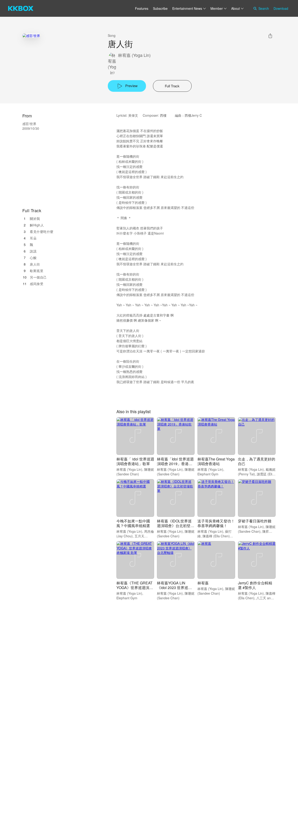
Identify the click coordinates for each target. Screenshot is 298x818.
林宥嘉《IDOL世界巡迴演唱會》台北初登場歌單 (175, 525)
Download (281, 8)
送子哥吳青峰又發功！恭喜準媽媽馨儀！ (216, 523)
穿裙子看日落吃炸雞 (254, 521)
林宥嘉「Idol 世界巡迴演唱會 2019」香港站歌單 (175, 463)
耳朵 (33, 238)
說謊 (33, 251)
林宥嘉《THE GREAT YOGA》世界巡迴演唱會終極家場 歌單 (134, 587)
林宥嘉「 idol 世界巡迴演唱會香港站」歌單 (135, 461)
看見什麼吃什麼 (42, 231)
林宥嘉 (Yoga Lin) (134, 55)
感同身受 (36, 283)
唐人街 (35, 264)
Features (141, 8)
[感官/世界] (31, 35)
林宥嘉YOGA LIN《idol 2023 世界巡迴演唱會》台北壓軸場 (174, 587)
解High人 (37, 225)
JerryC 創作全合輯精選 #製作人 (255, 585)
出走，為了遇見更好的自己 (256, 461)
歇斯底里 (36, 270)
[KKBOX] (21, 8)
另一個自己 (38, 277)
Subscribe (160, 8)
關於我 (35, 218)
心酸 (33, 257)
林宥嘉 (203, 583)
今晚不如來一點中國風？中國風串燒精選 (133, 523)
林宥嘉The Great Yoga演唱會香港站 (216, 461)
